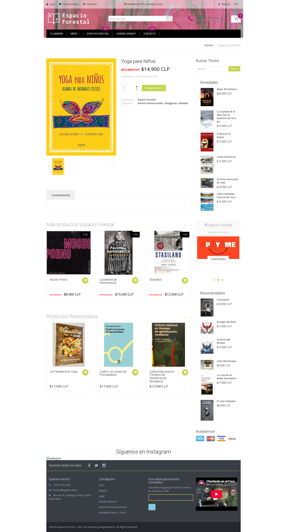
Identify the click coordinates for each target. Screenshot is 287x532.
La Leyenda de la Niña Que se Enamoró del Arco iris (226, 116)
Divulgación (171, 103)
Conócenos (218, 259)
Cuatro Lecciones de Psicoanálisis (113, 373)
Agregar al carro (153, 88)
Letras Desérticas (226, 156)
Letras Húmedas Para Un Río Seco (226, 195)
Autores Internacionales (150, 103)
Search (234, 68)
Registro (103, 490)
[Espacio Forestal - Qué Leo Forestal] (68, 17)
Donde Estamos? (108, 501)
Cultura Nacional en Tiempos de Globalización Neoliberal (161, 376)
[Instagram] (104, 465)
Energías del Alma (226, 321)
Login (102, 496)
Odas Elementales (226, 361)
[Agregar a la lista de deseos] (49, 234)
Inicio (101, 485)
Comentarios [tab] (60, 195)
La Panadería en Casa (63, 371)
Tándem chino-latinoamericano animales (159, 283)
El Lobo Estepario (226, 401)
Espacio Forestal (146, 99)
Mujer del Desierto (227, 89)
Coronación (223, 299)
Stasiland (105, 279)
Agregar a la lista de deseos (139, 76)
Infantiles (183, 103)
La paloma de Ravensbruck (58, 281)
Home (208, 45)
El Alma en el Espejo (224, 135)
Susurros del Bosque (223, 341)
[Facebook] (89, 465)
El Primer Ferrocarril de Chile (227, 181)
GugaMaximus (107, 527)
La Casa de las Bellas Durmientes (227, 376)
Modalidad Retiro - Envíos (112, 512)
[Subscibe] (151, 507)
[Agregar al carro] (85, 280)
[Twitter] (96, 465)
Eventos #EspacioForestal (113, 507)
